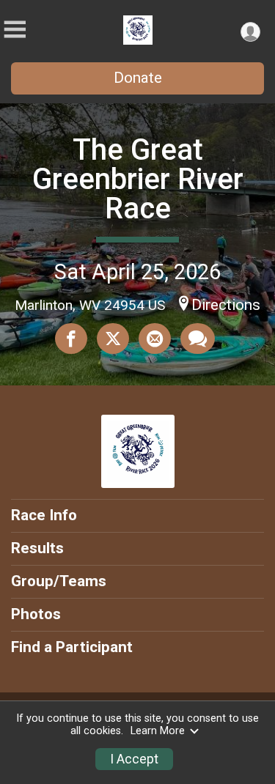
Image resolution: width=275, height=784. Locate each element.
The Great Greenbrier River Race (137, 179)
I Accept (134, 759)
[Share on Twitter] (113, 338)
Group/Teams (58, 581)
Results (37, 548)
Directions (225, 305)
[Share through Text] (197, 338)
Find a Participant (72, 647)
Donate (138, 77)
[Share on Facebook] (71, 338)
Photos (36, 614)
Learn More (158, 731)
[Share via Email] (155, 338)
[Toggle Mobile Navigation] (14, 30)
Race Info (44, 515)
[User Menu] (250, 32)
